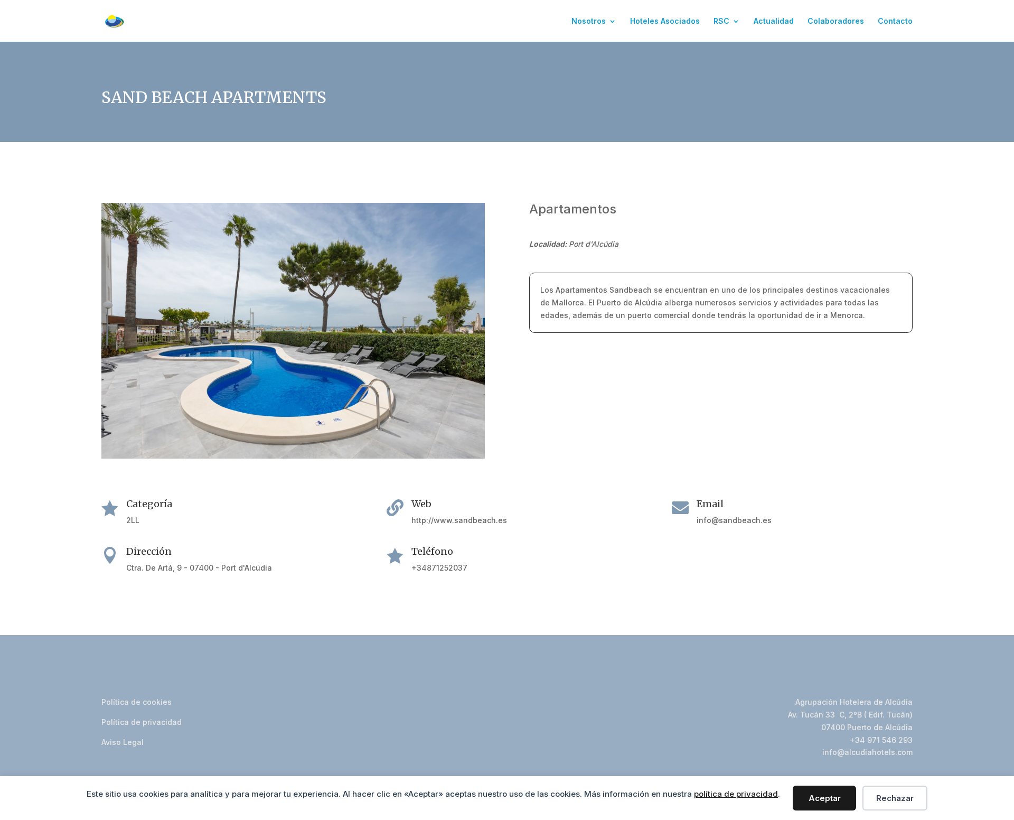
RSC (721, 21)
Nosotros (588, 21)
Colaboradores (836, 21)
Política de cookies (136, 701)
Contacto (895, 21)
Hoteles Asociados (665, 21)
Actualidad (774, 21)
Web (421, 504)
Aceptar (825, 798)
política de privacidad (736, 794)
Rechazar (895, 798)
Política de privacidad (141, 722)
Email (710, 504)
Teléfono (432, 551)
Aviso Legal (122, 742)
